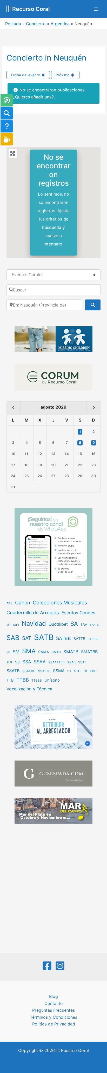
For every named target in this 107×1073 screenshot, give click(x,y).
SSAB (71, 662)
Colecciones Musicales (60, 602)
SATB (44, 637)
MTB (16, 625)
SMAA (43, 652)
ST (69, 671)
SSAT (82, 662)
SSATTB (44, 671)
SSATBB (29, 671)
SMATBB (89, 651)
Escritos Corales (78, 612)
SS (17, 662)
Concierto (36, 23)
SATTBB (93, 639)
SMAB (56, 652)
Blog (53, 996)
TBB (93, 671)
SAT (26, 638)
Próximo (63, 75)
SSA (26, 661)
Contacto (53, 1003)
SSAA (40, 661)
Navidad (34, 623)
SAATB (94, 625)
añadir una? (43, 96)
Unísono (52, 680)
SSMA (59, 670)
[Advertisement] (53, 889)
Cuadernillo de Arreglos (32, 612)
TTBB (22, 680)
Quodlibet (58, 624)
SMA (29, 651)
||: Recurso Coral (27, 8)
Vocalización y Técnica (29, 688)
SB (8, 652)
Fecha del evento (26, 75)
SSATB (13, 670)
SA (74, 623)
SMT (9, 662)
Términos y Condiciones (53, 1017)
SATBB (63, 638)
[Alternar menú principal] (96, 9)
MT (8, 625)
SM (16, 651)
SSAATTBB (56, 662)
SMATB (70, 651)
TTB (10, 680)
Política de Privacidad (53, 1024)
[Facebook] (47, 966)
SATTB (79, 638)
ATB (9, 603)
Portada (13, 23)
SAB (12, 638)
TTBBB (36, 680)
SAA (84, 624)
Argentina (60, 23)
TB (85, 671)
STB (77, 671)
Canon (22, 602)
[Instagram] (60, 966)
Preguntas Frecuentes (53, 1010)
